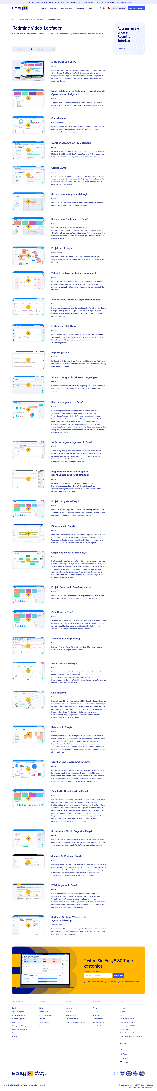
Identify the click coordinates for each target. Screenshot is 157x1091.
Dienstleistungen (66, 8)
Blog (121, 1015)
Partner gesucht (125, 1029)
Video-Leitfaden (98, 1019)
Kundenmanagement (19, 1015)
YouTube (122, 48)
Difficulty (36, 45)
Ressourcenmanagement (20, 1029)
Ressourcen (80, 8)
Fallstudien (42, 1026)
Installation (96, 1015)
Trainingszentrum (71, 1015)
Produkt (43, 8)
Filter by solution (16, 45)
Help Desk (15, 1022)
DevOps (14, 1033)
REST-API (96, 1011)
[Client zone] (100, 8)
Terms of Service (143, 1087)
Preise (90, 8)
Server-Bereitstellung (46, 1015)
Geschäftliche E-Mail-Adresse (92, 971)
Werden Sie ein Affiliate (127, 1033)
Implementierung (71, 1008)
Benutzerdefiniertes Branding (75, 1022)
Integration (42, 1019)
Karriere (122, 1011)
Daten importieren (72, 1019)
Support (68, 1011)
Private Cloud (43, 1011)
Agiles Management (18, 1011)
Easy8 (14, 1008)
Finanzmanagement (18, 1019)
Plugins (14, 1036)
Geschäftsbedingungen (127, 1022)
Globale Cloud (43, 1008)
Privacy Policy (130, 1087)
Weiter (116, 975)
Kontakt (122, 1008)
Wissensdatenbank (99, 1022)
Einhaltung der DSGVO (127, 1026)
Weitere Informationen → (123, 2)
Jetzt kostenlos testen (136, 8)
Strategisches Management (21, 1026)
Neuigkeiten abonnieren (127, 1019)
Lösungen (53, 8)
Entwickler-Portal (98, 1026)
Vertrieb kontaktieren (119, 8)
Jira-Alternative (44, 1022)
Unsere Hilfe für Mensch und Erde (131, 1036)
